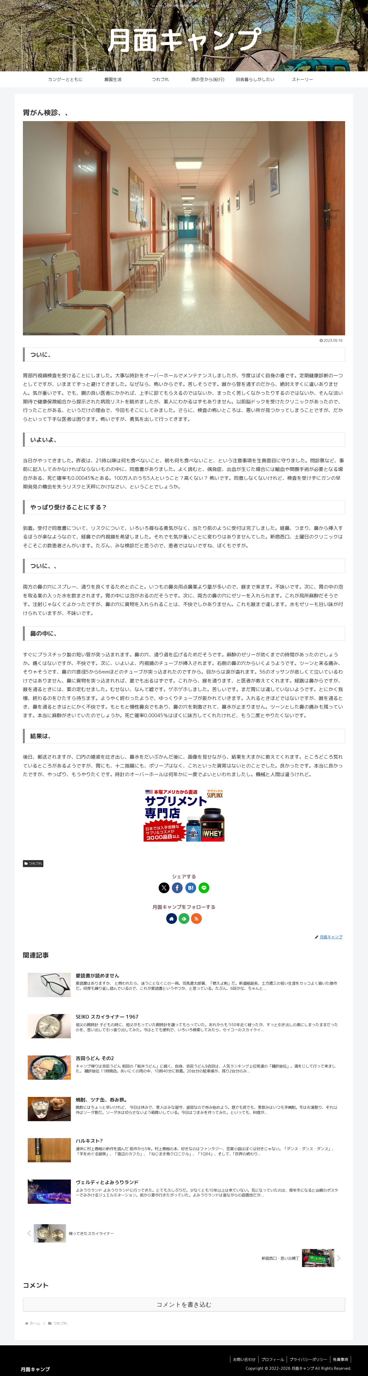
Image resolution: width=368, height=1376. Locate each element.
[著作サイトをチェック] (171, 918)
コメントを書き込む (184, 1304)
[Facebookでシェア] (177, 887)
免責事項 (340, 1359)
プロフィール (272, 1359)
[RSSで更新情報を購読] (196, 918)
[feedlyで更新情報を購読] (184, 918)
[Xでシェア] (164, 887)
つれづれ (35, 863)
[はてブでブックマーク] (190, 887)
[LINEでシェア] (204, 887)
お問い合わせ (244, 1359)
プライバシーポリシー (308, 1359)
